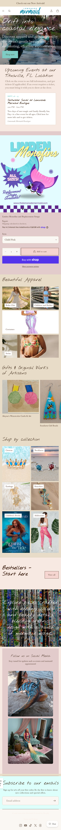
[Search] (9, 11)
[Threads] (40, 825)
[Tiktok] (30, 825)
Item (4, 234)
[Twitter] (35, 825)
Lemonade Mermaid (25, 813)
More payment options (30, 266)
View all (51, 574)
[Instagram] (20, 825)
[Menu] (3, 11)
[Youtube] (25, 825)
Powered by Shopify (41, 813)
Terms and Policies (30, 819)
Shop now (10, 54)
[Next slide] (55, 403)
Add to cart (42, 251)
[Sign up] (54, 801)
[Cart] (57, 11)
